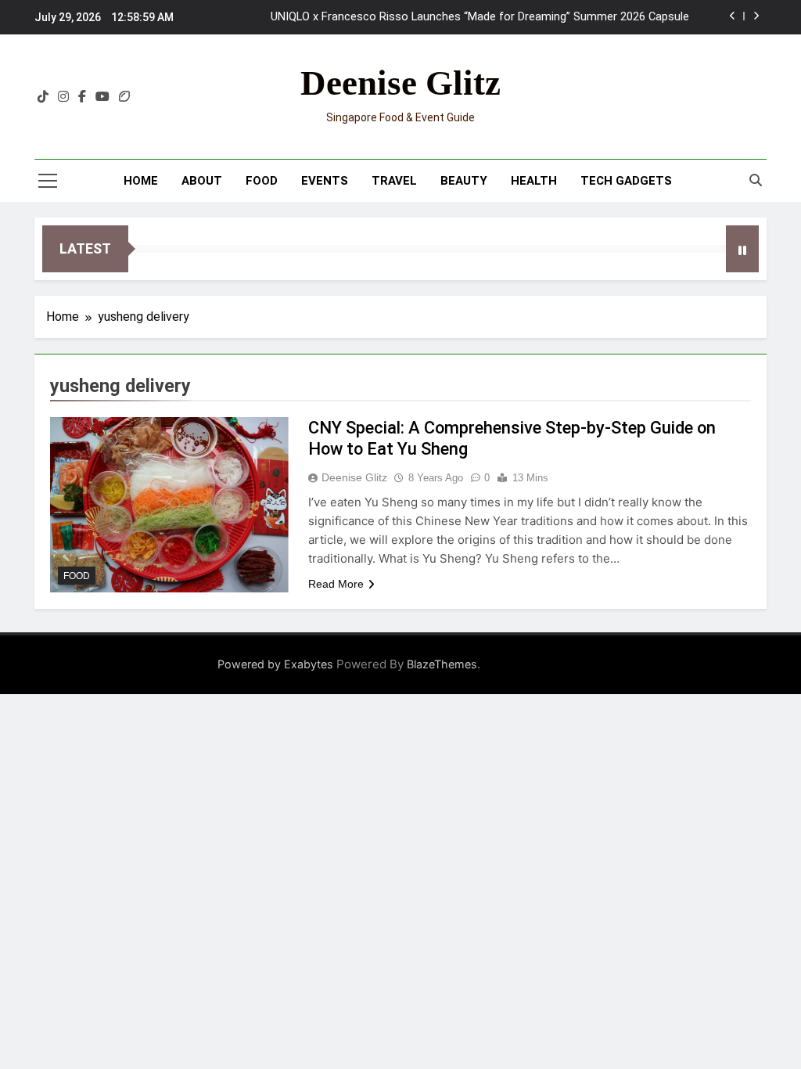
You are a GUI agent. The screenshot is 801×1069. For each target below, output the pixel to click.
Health (534, 181)
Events (324, 181)
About (201, 181)
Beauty (463, 181)
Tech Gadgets (626, 181)
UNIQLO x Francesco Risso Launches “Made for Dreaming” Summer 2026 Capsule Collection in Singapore (480, 17)
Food (262, 181)
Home (141, 181)
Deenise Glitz (400, 83)
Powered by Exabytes (275, 664)
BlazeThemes (442, 664)
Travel (394, 181)
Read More (336, 584)
